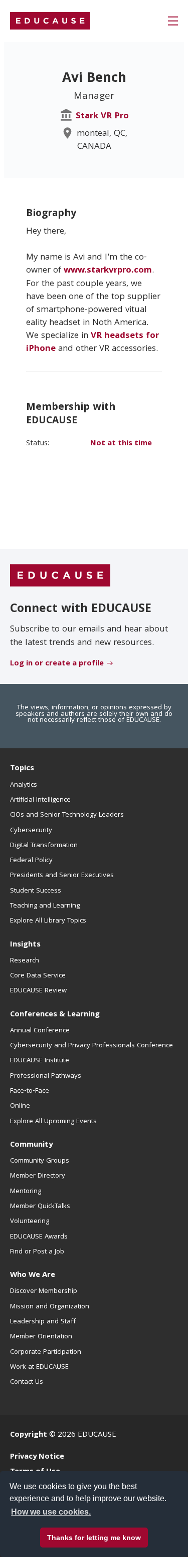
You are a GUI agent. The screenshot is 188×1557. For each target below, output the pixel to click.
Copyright (28, 1435)
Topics (22, 768)
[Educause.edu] (60, 576)
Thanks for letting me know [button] (94, 1538)
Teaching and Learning (45, 906)
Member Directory (37, 1176)
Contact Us (26, 1382)
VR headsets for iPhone (92, 342)
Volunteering (29, 1221)
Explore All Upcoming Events (53, 1121)
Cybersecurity (31, 830)
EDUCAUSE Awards (39, 1237)
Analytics (23, 785)
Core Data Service (38, 975)
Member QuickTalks (40, 1206)
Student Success (35, 891)
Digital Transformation (44, 845)
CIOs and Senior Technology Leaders (67, 815)
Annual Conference (40, 1030)
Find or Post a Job (37, 1251)
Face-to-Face (29, 1091)
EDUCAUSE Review (38, 990)
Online (20, 1106)
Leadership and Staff (43, 1321)
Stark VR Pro (102, 116)
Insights (25, 944)
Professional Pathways (45, 1076)
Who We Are (32, 1275)
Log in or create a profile (57, 663)
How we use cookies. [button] (51, 1512)
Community (31, 1145)
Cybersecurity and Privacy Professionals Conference (91, 1045)
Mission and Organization (49, 1306)
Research (24, 960)
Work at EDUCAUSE (39, 1367)
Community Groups (39, 1161)
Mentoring (25, 1191)
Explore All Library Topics (48, 921)
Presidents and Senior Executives (62, 875)
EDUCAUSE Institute (39, 1060)
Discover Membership (43, 1291)
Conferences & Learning (55, 1014)
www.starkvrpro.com (108, 271)
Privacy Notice (37, 1457)
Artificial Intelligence (40, 800)
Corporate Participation (45, 1352)
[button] (173, 21)
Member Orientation (41, 1336)
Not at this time (121, 443)
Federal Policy (31, 860)
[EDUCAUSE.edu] (50, 21)
